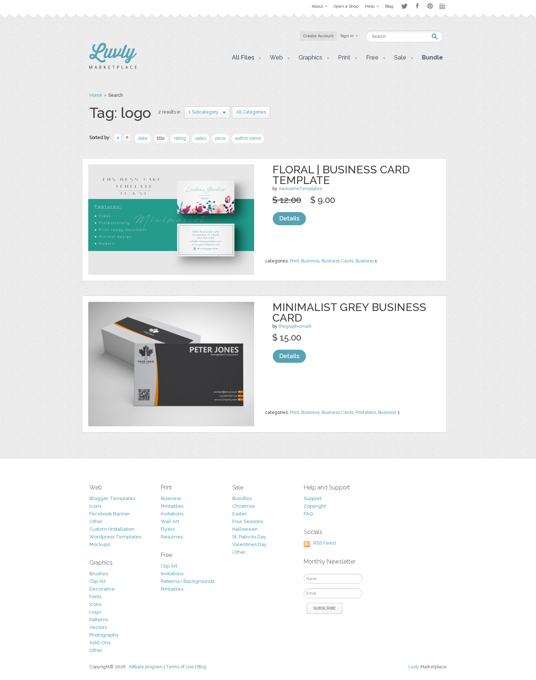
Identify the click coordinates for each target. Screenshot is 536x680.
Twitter (404, 6)
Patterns (98, 619)
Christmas (243, 506)
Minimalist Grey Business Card (349, 312)
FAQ (308, 513)
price (220, 138)
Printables (366, 412)
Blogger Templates (112, 498)
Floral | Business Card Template (341, 175)
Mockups (99, 544)
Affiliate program (146, 666)
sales (200, 138)
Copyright (315, 506)
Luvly (413, 666)
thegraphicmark (295, 326)
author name (248, 138)
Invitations (172, 513)
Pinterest (430, 6)
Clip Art (97, 581)
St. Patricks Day (249, 536)
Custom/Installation (112, 529)
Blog (201, 666)
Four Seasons (247, 521)
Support (313, 498)
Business (310, 261)
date (143, 138)
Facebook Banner (109, 513)
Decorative (102, 589)
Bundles (242, 498)
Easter (239, 513)
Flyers (168, 529)
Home (95, 95)
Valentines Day (249, 544)
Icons (95, 506)
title (161, 138)
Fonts (95, 596)
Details (289, 218)
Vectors (98, 627)
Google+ (443, 6)
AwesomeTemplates (300, 188)
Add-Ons (99, 642)
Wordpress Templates (115, 536)
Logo (95, 612)
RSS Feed (324, 543)
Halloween (245, 529)
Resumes (172, 536)
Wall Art (170, 521)
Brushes (98, 573)
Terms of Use (180, 666)
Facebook (417, 6)
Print (294, 261)
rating (180, 138)
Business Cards (337, 261)
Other (96, 521)
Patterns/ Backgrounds (187, 581)
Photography (104, 635)
